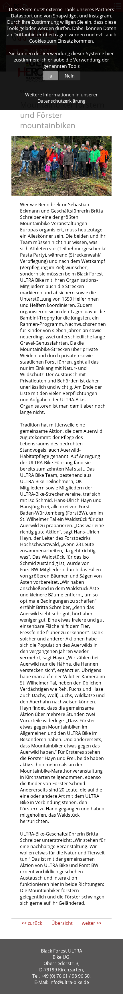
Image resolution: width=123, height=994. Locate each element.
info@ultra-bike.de (69, 982)
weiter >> (92, 923)
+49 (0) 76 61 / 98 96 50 (65, 976)
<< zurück (31, 923)
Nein (70, 76)
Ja (50, 76)
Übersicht (62, 923)
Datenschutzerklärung (61, 101)
